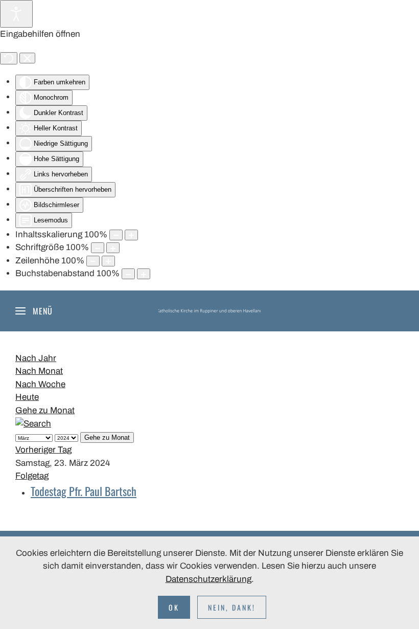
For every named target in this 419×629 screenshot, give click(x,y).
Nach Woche (40, 384)
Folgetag (32, 476)
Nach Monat (39, 371)
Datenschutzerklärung (208, 579)
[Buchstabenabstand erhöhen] (143, 273)
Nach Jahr (35, 358)
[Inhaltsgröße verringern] (116, 235)
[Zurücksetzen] (8, 58)
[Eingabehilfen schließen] (27, 58)
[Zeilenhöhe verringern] (93, 261)
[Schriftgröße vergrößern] (113, 247)
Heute (27, 397)
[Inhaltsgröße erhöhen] (131, 235)
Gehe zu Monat (45, 410)
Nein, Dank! (231, 607)
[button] (34, 310)
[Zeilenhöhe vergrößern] (108, 261)
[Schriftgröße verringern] (97, 247)
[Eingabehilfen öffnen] (16, 14)
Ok (174, 607)
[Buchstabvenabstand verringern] (128, 273)
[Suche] (33, 423)
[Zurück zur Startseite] (209, 310)
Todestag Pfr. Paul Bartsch (83, 491)
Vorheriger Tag (43, 450)
